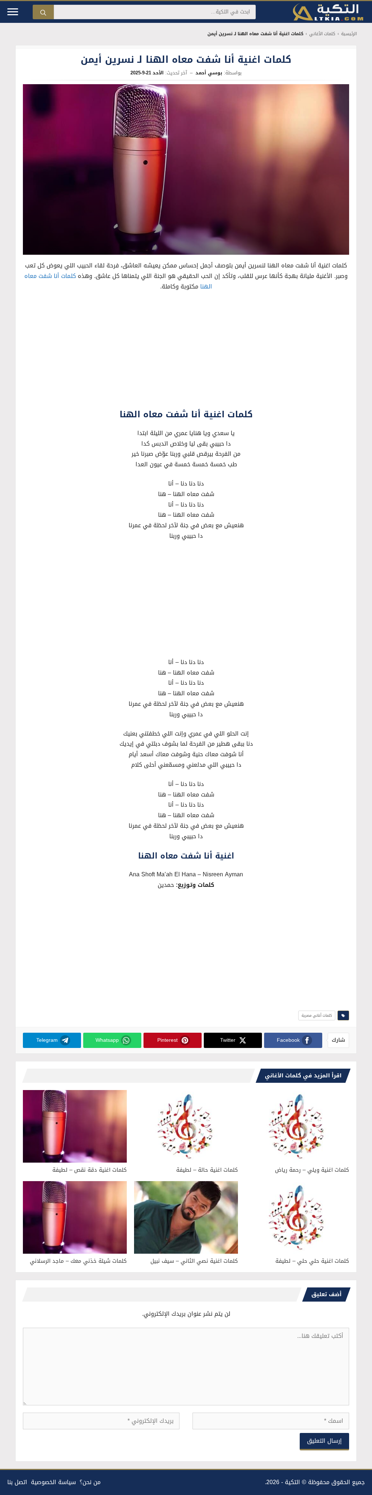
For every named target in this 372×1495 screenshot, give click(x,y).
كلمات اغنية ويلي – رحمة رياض (312, 1170)
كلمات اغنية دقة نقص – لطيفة (89, 1170)
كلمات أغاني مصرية (317, 1015)
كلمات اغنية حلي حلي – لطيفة (312, 1261)
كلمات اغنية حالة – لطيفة (207, 1170)
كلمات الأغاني (322, 34)
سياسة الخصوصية (53, 1482)
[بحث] (43, 12)
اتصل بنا (17, 1482)
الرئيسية (349, 34)
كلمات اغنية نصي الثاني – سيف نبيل (194, 1261)
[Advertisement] (186, 351)
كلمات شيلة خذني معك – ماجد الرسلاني (78, 1261)
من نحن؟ (90, 1482)
